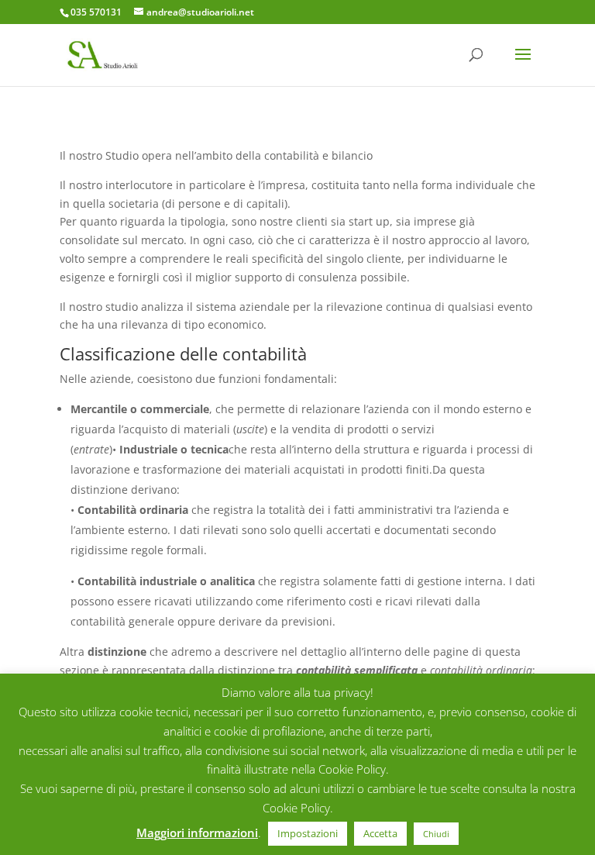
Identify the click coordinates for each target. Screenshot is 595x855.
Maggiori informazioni (197, 832)
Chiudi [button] (436, 833)
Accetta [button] (380, 833)
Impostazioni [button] (307, 833)
